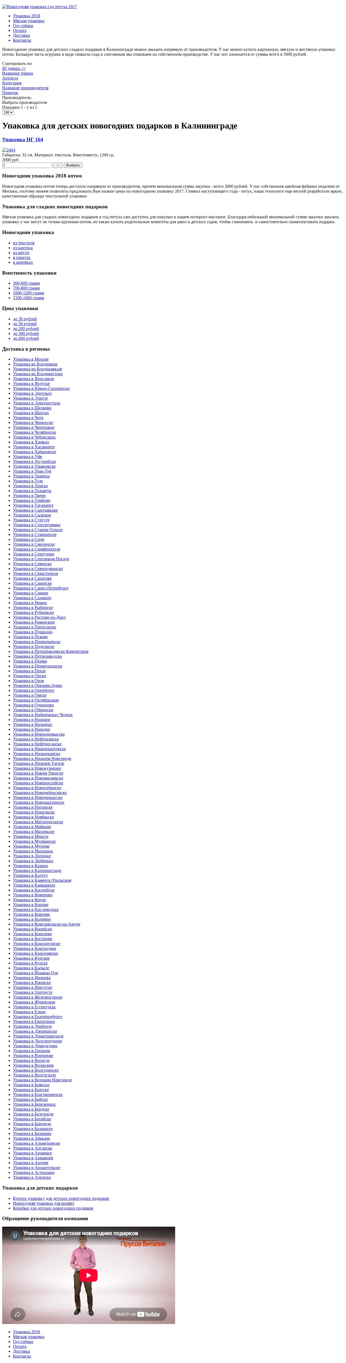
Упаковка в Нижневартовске (39, 748)
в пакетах (22, 257)
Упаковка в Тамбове (31, 500)
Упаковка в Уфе (27, 456)
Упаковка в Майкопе (32, 826)
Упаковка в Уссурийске (34, 461)
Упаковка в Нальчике (32, 724)
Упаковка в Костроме (32, 938)
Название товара (17, 73)
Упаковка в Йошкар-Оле (35, 972)
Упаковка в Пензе (29, 671)
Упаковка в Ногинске (33, 807)
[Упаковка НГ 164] (8, 150)
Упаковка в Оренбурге (33, 690)
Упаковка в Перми (30, 661)
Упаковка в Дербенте (32, 1026)
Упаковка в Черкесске (33, 422)
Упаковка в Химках (31, 442)
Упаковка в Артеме (30, 1162)
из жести (21, 252)
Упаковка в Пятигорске (34, 627)
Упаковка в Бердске (31, 1109)
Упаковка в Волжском (33, 1065)
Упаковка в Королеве (32, 933)
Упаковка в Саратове (32, 578)
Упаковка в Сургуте (31, 520)
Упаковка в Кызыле (31, 968)
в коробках (23, 262)
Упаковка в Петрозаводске (37, 656)
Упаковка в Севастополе (35, 573)
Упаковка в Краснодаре (34, 948)
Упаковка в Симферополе (36, 549)
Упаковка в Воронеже (33, 1055)
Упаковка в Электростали (36, 403)
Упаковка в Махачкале (33, 831)
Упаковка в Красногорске (36, 943)
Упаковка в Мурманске (34, 841)
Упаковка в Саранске (32, 583)
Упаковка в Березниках (34, 1104)
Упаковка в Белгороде (33, 1114)
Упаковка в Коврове (31, 914)
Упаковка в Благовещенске (38, 1094)
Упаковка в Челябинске (34, 432)
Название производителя (25, 87)
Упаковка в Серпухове (33, 554)
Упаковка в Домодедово (35, 1045)
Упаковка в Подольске (33, 646)
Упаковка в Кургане (31, 958)
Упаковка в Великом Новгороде (42, 1080)
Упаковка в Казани (30, 865)
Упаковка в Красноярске (35, 953)
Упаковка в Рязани (30, 602)
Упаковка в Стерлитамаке (37, 524)
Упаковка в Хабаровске (34, 451)
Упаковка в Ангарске (32, 1148)
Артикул (10, 78)
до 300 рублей (26, 333)
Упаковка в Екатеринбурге (37, 1016)
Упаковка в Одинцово (33, 705)
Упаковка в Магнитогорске (38, 821)
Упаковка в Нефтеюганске (37, 744)
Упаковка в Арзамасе (32, 1153)
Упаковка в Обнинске (33, 709)
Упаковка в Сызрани (32, 515)
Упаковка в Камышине (34, 885)
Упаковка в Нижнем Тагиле (38, 763)
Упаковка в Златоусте (32, 992)
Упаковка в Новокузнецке (37, 768)
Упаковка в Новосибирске (37, 787)
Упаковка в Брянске (31, 1084)
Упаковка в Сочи (28, 539)
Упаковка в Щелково (32, 408)
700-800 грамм (26, 288)
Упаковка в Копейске (32, 929)
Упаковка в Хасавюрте (34, 447)
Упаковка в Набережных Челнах (43, 714)
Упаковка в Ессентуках (34, 1007)
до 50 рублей (25, 323)
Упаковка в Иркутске (32, 987)
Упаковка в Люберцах (33, 860)
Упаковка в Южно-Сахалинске (41, 388)
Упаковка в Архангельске (36, 1167)
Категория (11, 83)
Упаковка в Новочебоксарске (40, 792)
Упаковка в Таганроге (33, 505)
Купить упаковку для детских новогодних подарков (61, 1198)
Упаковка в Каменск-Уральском (42, 880)
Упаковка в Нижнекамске (36, 753)
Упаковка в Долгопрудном (37, 1041)
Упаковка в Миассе (30, 836)
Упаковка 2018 (26, 16)
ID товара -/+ (14, 68)
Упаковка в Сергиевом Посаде (41, 559)
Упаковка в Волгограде (34, 1075)
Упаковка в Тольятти (32, 490)
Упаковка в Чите (28, 417)
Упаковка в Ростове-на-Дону (39, 617)
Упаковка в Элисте (30, 398)
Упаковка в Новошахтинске (38, 802)
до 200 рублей (26, 328)
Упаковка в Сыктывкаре (35, 510)
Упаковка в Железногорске (37, 997)
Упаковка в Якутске (31, 383)
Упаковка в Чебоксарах (34, 437)
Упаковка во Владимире (35, 364)
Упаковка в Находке (31, 729)
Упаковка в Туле (28, 481)
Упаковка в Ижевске (32, 982)
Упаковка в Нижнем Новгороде (42, 758)
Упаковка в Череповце (33, 427)
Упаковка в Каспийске (34, 890)
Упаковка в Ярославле (33, 378)
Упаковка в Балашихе (33, 1128)
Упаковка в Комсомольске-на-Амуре (46, 924)
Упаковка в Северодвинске (38, 568)
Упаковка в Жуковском (34, 1002)
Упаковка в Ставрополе (34, 534)
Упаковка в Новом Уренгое (38, 773)
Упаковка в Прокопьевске (37, 641)
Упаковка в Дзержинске (35, 1031)
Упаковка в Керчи (29, 899)
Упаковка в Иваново (32, 977)
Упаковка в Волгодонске (36, 1070)
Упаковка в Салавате (32, 597)
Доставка (21, 35)
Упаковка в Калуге (30, 875)
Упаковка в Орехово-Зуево (37, 685)
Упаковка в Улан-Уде (32, 471)
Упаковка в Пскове (30, 636)
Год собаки (23, 25)
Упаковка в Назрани (31, 719)
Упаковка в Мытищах (33, 851)
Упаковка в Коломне (32, 919)
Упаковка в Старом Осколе (38, 529)
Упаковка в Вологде (31, 1060)
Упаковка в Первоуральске (37, 666)
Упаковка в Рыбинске (33, 607)
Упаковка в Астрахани (34, 1172)
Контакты (22, 40)
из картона (23, 247)
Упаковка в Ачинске (32, 1177)
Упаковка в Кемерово (32, 895)
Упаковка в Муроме (31, 846)
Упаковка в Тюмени (31, 476)
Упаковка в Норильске (34, 812)
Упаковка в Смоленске (34, 544)
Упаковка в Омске (29, 695)
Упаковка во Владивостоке (38, 373)
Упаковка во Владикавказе (37, 369)
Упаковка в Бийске (30, 1099)
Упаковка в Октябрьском (36, 700)
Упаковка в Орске (29, 675)
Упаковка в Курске (30, 963)
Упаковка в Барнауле (32, 1123)
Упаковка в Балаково (32, 1133)
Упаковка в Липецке (32, 856)
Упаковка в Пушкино (32, 632)
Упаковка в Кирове (30, 904)
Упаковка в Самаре (30, 593)
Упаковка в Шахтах (31, 412)
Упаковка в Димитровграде (38, 1036)
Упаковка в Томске (30, 485)
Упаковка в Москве (31, 359)
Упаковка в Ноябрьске (33, 817)
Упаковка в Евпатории (34, 1021)
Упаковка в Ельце (29, 1011)
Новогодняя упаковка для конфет (43, 1203)
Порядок (10, 92)
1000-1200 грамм (28, 293)
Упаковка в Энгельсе (32, 393)
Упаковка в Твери (29, 495)
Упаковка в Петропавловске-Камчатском (50, 651)
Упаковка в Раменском (34, 622)
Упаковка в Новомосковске (38, 778)
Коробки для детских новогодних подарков (53, 1208)
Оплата (19, 30)
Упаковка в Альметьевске (36, 1143)
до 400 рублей (26, 338)
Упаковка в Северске (32, 563)
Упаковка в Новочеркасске (37, 797)
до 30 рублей (25, 319)
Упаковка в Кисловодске (36, 909)
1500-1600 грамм (28, 297)
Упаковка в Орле (28, 680)
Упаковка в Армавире (33, 1157)
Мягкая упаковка (28, 20)
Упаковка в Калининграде (37, 870)
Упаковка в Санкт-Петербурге (40, 588)
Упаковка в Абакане (31, 1138)
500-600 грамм (26, 283)
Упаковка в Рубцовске (33, 612)
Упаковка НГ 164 (22, 139)
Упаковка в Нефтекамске (36, 739)
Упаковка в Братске (31, 1089)
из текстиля (23, 243)
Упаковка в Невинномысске (39, 734)
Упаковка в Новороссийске (38, 783)
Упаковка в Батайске (32, 1119)
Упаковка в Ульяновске (34, 466)
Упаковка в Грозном (31, 1050)
